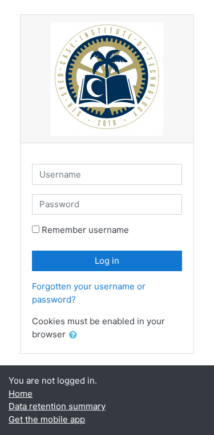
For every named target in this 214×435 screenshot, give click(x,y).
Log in (107, 260)
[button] (75, 335)
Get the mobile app (47, 419)
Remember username (85, 229)
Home (21, 393)
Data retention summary (57, 406)
